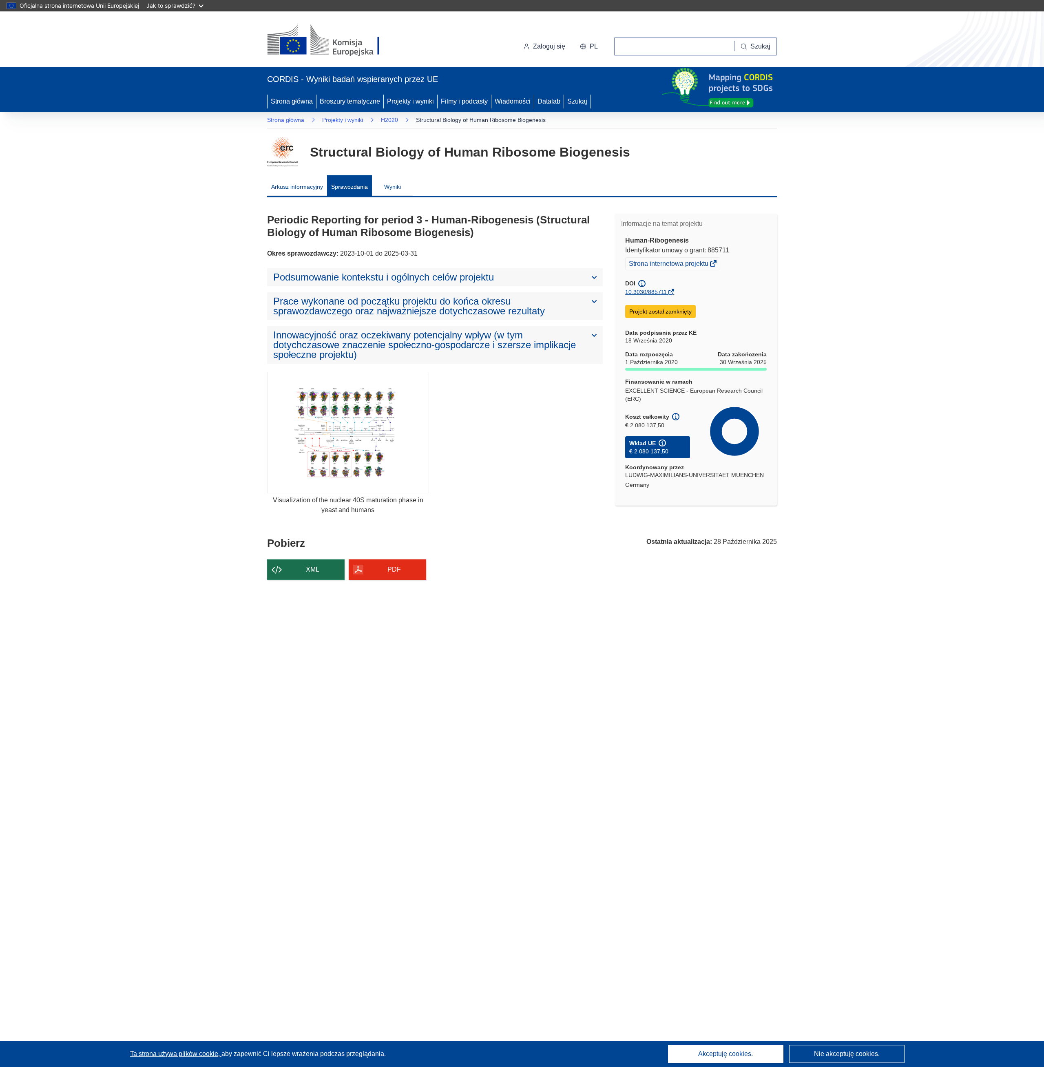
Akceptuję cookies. (725, 1053)
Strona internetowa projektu (669, 264)
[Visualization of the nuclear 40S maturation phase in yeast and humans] (348, 432)
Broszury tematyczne (350, 101)
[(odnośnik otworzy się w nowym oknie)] (333, 40)
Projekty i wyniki (410, 101)
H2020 (389, 120)
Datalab (548, 101)
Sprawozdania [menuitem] (349, 186)
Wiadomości (513, 101)
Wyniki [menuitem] (392, 186)
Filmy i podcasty (464, 101)
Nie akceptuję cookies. (847, 1053)
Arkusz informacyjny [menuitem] (297, 186)
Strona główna (292, 101)
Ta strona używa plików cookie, (175, 1053)
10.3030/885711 (646, 292)
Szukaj (577, 101)
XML (312, 569)
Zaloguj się (549, 46)
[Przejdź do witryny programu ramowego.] (282, 152)
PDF (394, 569)
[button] (588, 46)
